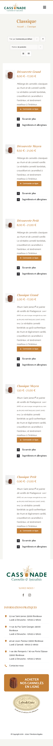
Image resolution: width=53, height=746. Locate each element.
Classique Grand (27, 295)
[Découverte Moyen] (10, 146)
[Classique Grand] (10, 295)
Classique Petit (26, 477)
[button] (32, 119)
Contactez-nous (16, 666)
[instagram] (29, 595)
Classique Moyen (28, 386)
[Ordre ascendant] (43, 39)
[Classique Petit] (10, 477)
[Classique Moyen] (10, 386)
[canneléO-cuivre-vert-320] (15, 4)
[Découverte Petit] (10, 221)
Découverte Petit (28, 220)
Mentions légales (36, 734)
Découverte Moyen (29, 146)
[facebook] (23, 595)
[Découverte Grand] (10, 72)
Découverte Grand (28, 72)
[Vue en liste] (28, 53)
